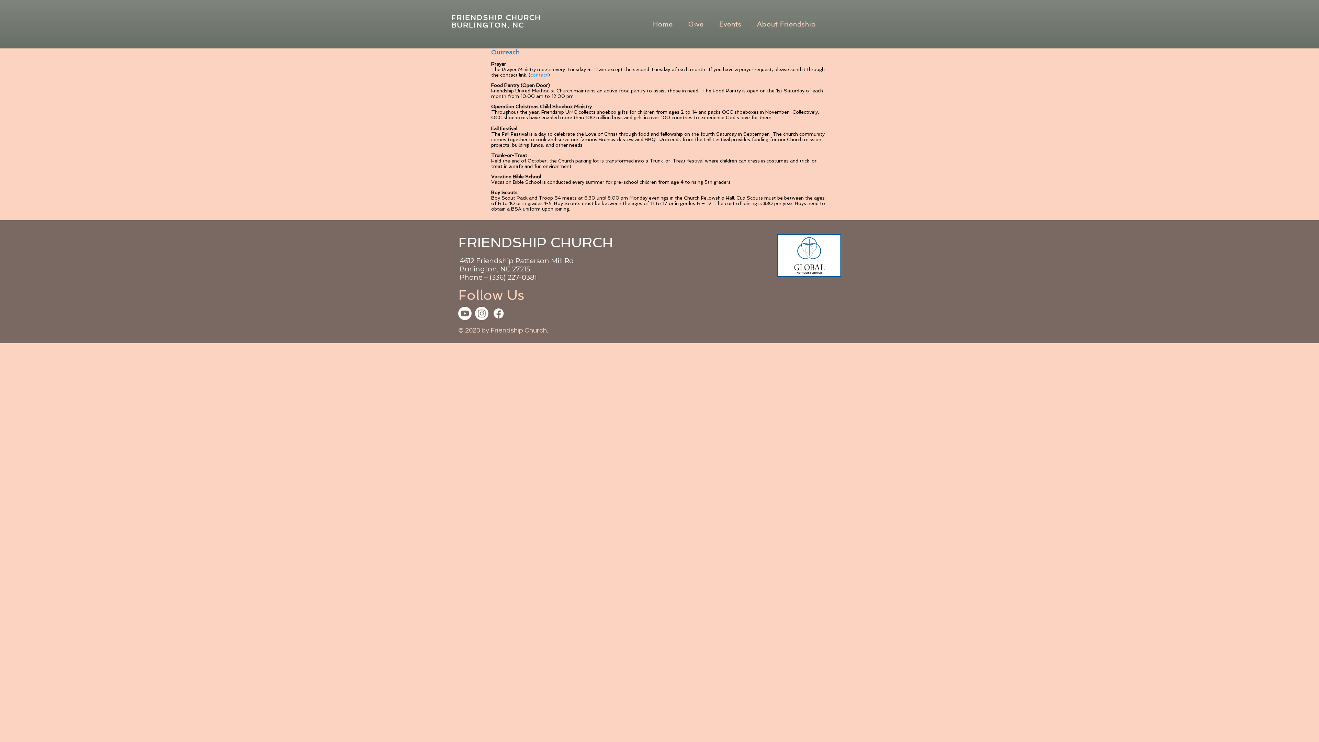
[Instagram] (481, 313)
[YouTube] (465, 313)
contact (539, 75)
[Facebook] (498, 313)
